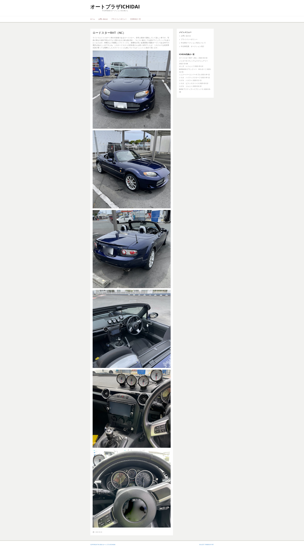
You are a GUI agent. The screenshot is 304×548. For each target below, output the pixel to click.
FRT (212, 544)
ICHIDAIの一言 (135, 19)
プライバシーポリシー (119, 19)
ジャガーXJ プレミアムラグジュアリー (193, 61)
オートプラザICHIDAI (115, 6)
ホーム (92, 19)
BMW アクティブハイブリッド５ (191, 89)
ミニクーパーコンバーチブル (190, 74)
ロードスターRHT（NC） (188, 58)
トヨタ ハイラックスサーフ (190, 77)
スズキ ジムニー (185, 86)
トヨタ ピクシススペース (189, 83)
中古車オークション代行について (193, 43)
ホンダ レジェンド (186, 66)
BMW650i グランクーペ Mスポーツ (193, 69)
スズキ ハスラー (185, 80)
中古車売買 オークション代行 (192, 46)
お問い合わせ (103, 19)
